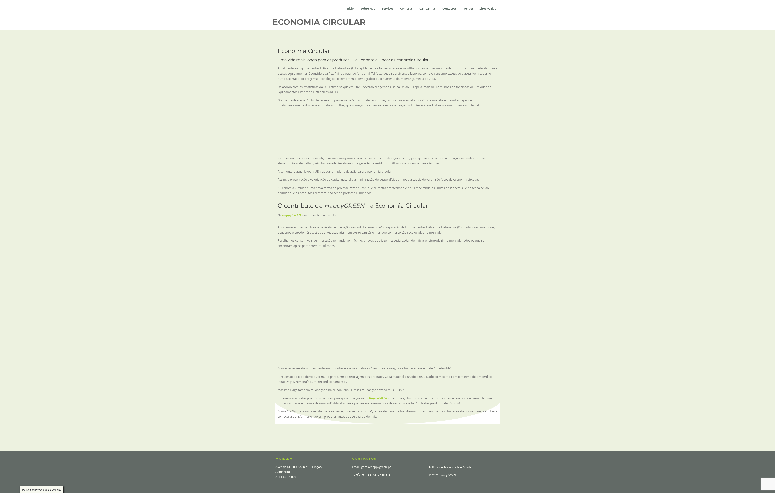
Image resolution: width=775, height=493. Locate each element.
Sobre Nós (368, 8)
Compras (406, 8)
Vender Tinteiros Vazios (479, 8)
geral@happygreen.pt (376, 467)
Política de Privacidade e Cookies (451, 467)
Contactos (449, 8)
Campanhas (427, 8)
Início (350, 8)
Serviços (387, 8)
